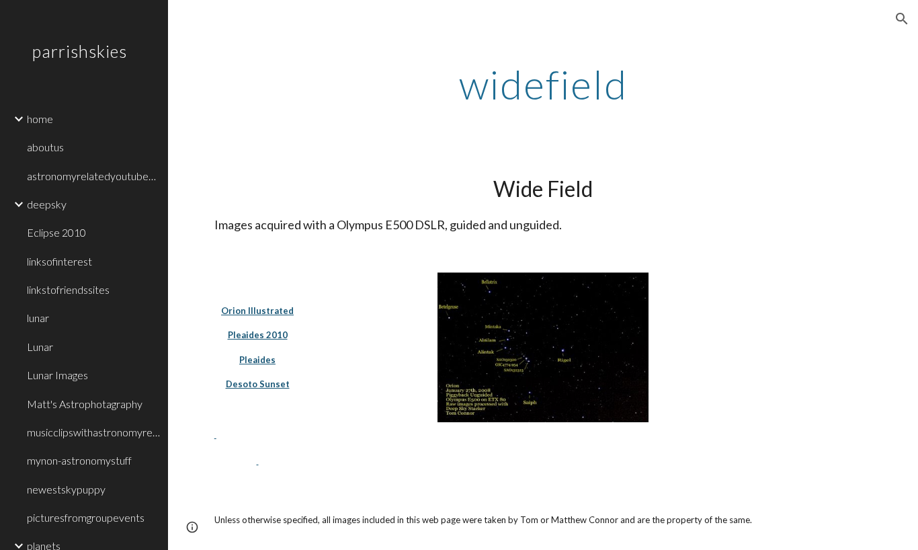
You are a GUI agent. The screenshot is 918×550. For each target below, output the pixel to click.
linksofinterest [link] (59, 261)
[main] (543, 84)
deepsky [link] (47, 204)
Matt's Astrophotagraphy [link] (84, 403)
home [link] (40, 118)
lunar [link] (38, 317)
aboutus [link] (45, 147)
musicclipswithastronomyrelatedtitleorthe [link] (93, 432)
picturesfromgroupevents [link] (85, 517)
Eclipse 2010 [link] (56, 232)
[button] (902, 19)
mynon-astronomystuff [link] (79, 460)
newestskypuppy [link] (66, 489)
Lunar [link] (40, 346)
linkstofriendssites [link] (68, 289)
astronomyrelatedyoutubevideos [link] (93, 175)
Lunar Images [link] (57, 374)
